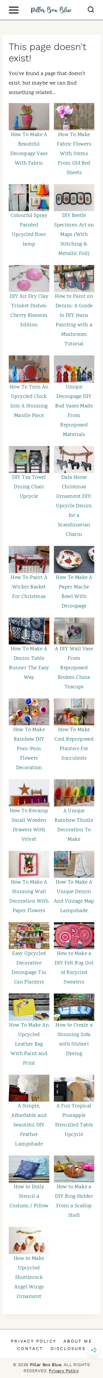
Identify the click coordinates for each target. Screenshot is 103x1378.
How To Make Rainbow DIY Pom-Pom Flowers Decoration (29, 749)
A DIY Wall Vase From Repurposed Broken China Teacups (74, 668)
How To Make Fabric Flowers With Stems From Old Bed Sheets (74, 154)
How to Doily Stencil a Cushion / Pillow (29, 1196)
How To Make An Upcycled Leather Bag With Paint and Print (29, 1044)
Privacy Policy (33, 1341)
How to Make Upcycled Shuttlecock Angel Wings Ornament (29, 1278)
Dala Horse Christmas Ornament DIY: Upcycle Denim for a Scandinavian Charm (74, 506)
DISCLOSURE (68, 1348)
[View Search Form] (91, 10)
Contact (30, 1348)
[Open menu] (13, 10)
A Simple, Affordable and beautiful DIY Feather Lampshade (28, 1125)
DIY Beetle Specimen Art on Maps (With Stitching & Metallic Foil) (74, 235)
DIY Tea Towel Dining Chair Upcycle (29, 487)
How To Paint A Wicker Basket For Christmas (29, 587)
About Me (77, 1341)
